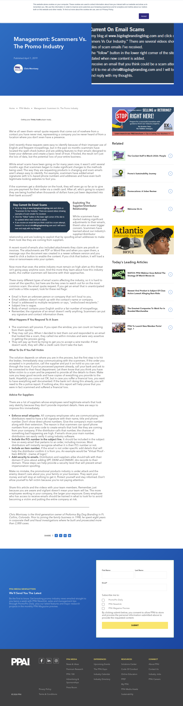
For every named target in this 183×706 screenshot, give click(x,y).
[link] (118, 155)
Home (12, 108)
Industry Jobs (155, 674)
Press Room (71, 687)
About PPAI (154, 664)
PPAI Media (24, 108)
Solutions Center (129, 664)
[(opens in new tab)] (143, 134)
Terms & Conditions (48, 694)
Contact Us (154, 669)
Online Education (129, 674)
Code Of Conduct (129, 669)
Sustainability (127, 694)
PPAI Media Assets (129, 689)
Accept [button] (144, 16)
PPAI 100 (70, 674)
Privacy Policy (45, 689)
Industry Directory (102, 679)
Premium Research (74, 669)
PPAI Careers (154, 679)
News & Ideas (72, 664)
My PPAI (125, 684)
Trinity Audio (36, 120)
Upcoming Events (102, 664)
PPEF (123, 679)
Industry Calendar (102, 674)
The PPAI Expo (100, 669)
